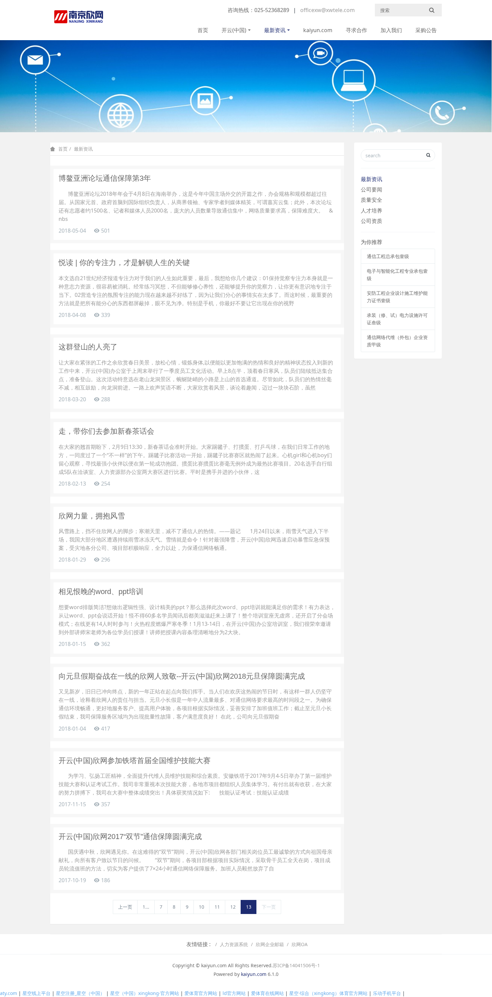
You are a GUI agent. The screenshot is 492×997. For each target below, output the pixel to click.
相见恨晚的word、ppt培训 (101, 591)
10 (201, 907)
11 (217, 907)
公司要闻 (371, 189)
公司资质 (371, 221)
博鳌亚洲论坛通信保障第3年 (105, 178)
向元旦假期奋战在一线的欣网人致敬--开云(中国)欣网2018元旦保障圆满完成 (182, 676)
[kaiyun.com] (78, 20)
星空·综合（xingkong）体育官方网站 (328, 993)
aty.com (8, 993)
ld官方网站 (234, 993)
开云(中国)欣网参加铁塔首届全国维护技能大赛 (135, 760)
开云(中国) (234, 30)
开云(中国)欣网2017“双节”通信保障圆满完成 (130, 836)
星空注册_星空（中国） (80, 993)
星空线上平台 (36, 993)
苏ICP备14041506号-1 (296, 965)
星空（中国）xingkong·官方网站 (144, 993)
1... (146, 907)
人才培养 (371, 210)
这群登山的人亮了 (88, 347)
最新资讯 (274, 30)
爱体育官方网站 (200, 993)
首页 (202, 30)
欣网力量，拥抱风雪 (92, 516)
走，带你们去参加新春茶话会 (106, 431)
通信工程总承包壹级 (388, 256)
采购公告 (426, 30)
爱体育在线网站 (267, 993)
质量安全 (371, 199)
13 (248, 907)
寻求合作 (356, 30)
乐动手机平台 (387, 993)
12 (233, 907)
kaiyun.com (317, 30)
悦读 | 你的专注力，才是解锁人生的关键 (124, 262)
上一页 (125, 907)
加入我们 (391, 30)
